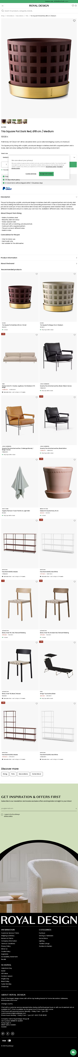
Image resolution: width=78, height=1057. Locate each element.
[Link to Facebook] (7, 1033)
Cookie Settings (31, 174)
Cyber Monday (6, 984)
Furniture (42, 933)
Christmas (4, 986)
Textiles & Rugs (44, 943)
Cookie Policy (5, 951)
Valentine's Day (6, 968)
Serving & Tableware (46, 935)
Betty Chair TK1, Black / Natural (11, 693)
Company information (9, 941)
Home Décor (43, 938)
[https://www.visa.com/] (4, 1040)
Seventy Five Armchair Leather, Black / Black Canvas (56, 386)
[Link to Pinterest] (2, 1033)
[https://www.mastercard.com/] (9, 1040)
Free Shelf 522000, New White (49, 754)
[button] (73, 6)
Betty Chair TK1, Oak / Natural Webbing (14, 632)
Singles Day (5, 978)
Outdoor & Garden (45, 946)
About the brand (7, 263)
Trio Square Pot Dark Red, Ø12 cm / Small (14, 325)
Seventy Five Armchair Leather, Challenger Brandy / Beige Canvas (17, 449)
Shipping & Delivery (7, 935)
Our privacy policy (51, 167)
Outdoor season (6, 976)
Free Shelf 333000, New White (49, 571)
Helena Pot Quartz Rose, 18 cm (49, 511)
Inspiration (4, 954)
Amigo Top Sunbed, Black (47, 693)
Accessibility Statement (9, 956)
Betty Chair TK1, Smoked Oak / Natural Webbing (54, 632)
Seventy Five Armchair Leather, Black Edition (53, 448)
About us (4, 949)
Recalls (3, 959)
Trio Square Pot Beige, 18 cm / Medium (51, 325)
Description (5, 197)
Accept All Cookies (46, 174)
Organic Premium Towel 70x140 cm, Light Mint (16, 511)
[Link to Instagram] (12, 1033)
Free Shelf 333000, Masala (10, 571)
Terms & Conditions (8, 943)
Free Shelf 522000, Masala (10, 754)
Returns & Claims (7, 938)
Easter (3, 971)
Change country (7, 1004)
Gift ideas (4, 973)
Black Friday (5, 981)
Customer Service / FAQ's (10, 933)
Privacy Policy (6, 946)
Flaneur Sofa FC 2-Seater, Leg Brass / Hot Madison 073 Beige (18, 386)
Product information (9, 258)
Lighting (41, 941)
